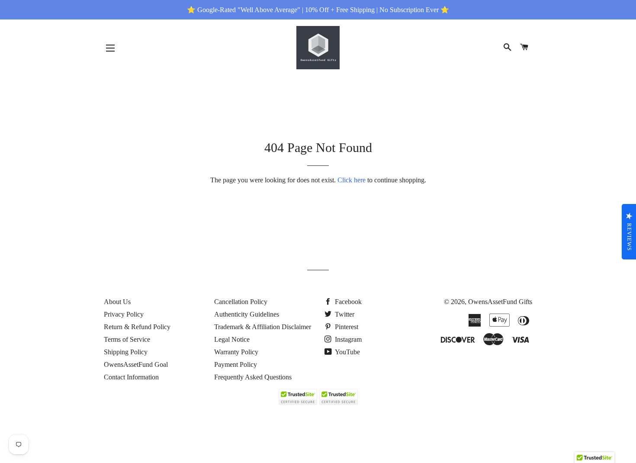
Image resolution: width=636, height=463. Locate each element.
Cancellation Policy (240, 301)
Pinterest (345, 326)
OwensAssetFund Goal (136, 364)
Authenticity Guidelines (246, 314)
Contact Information (131, 377)
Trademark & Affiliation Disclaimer (262, 326)
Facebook (347, 301)
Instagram (347, 339)
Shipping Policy (126, 352)
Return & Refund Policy (137, 326)
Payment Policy (235, 364)
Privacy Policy (124, 314)
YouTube (347, 352)
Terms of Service (127, 339)
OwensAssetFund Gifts (500, 301)
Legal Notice (232, 339)
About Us (117, 301)
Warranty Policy (236, 352)
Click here (351, 180)
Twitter (343, 314)
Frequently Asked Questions (253, 377)
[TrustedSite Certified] (297, 397)
